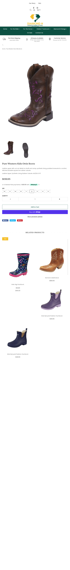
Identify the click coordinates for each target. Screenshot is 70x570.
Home (5, 29)
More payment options (35, 216)
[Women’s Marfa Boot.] (52, 257)
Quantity (5, 196)
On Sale (29, 33)
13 (20, 191)
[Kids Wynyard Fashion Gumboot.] (52, 298)
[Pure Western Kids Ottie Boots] (9, 147)
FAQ (39, 3)
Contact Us (39, 33)
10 (4, 191)
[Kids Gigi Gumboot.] (18, 260)
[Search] (30, 10)
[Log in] (34, 10)
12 (15, 191)
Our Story (32, 3)
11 (9, 191)
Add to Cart (35, 207)
